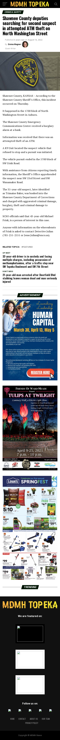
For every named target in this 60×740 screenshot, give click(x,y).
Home (12, 718)
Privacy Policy (31, 723)
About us (34, 718)
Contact (22, 718)
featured (28, 247)
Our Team (46, 718)
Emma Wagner (14, 44)
